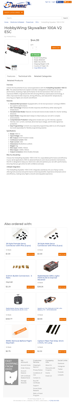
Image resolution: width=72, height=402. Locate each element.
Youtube (60, 372)
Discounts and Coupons (50, 369)
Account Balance (23, 372)
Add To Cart (30, 254)
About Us (49, 365)
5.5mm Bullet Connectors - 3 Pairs (19, 277)
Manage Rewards (24, 382)
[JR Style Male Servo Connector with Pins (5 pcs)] (52, 234)
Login (53, 2)
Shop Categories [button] (12, 13)
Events (48, 373)
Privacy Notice (37, 370)
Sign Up (47, 2)
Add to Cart (56, 48)
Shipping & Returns (36, 366)
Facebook (61, 363)
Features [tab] (11, 76)
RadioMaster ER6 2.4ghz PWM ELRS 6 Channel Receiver (48, 278)
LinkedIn (61, 375)
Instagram (61, 366)
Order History (25, 368)
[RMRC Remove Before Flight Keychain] (20, 331)
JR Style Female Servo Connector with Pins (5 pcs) (18, 245)
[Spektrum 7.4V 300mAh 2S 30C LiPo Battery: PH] (52, 299)
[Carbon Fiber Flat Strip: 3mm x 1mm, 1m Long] (52, 331)
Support (36, 386)
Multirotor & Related (17, 22)
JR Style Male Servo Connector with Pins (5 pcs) (50, 245)
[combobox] (34, 18)
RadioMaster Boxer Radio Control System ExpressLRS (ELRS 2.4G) (17, 309)
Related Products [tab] (15, 80)
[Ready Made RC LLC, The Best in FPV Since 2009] (17, 4)
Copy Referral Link (40, 68)
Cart (68, 2)
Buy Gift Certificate (36, 382)
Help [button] (60, 2)
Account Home (25, 365)
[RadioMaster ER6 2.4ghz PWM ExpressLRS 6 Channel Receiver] (52, 266)
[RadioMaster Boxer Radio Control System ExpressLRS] (20, 299)
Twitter (60, 369)
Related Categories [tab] (43, 76)
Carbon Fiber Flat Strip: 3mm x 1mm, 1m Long (51, 342)
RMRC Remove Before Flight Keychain (19, 342)
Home (6, 22)
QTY (32, 45)
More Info (63, 319)
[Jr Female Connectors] (20, 234)
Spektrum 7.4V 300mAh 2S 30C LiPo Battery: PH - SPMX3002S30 (50, 309)
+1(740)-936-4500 (54, 400)
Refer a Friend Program (37, 394)
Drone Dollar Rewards (37, 389)
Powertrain (29, 22)
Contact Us (36, 378)
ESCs (37, 22)
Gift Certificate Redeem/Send (25, 377)
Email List (49, 376)
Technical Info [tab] (24, 76)
